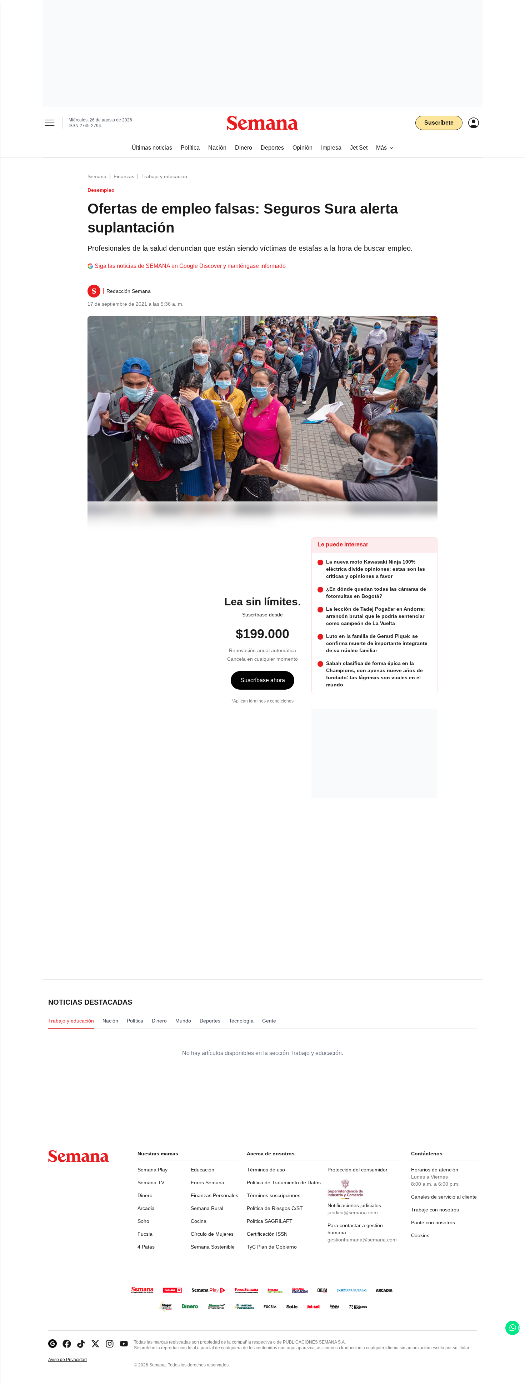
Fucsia (145, 1234)
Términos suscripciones (273, 1195)
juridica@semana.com (353, 1212)
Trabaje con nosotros (435, 1209)
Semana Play (153, 1169)
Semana (97, 176)
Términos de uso (266, 1169)
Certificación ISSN (267, 1234)
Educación (202, 1169)
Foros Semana (207, 1182)
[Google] (52, 1343)
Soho (143, 1221)
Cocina (198, 1221)
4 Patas (146, 1247)
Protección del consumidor (358, 1169)
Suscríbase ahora (262, 680)
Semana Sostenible (213, 1247)
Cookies (420, 1235)
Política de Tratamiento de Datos (284, 1182)
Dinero (145, 1195)
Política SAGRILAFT (269, 1221)
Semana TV (151, 1182)
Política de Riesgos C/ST (275, 1208)
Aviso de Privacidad (75, 1359)
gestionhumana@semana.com (362, 1239)
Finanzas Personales (214, 1195)
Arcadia (146, 1208)
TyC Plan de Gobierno (272, 1247)
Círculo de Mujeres (212, 1234)
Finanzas (124, 176)
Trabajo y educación (164, 176)
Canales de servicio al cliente (444, 1197)
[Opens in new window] (66, 1343)
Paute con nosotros (433, 1222)
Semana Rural (207, 1208)
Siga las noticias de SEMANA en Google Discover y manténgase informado (190, 266)
